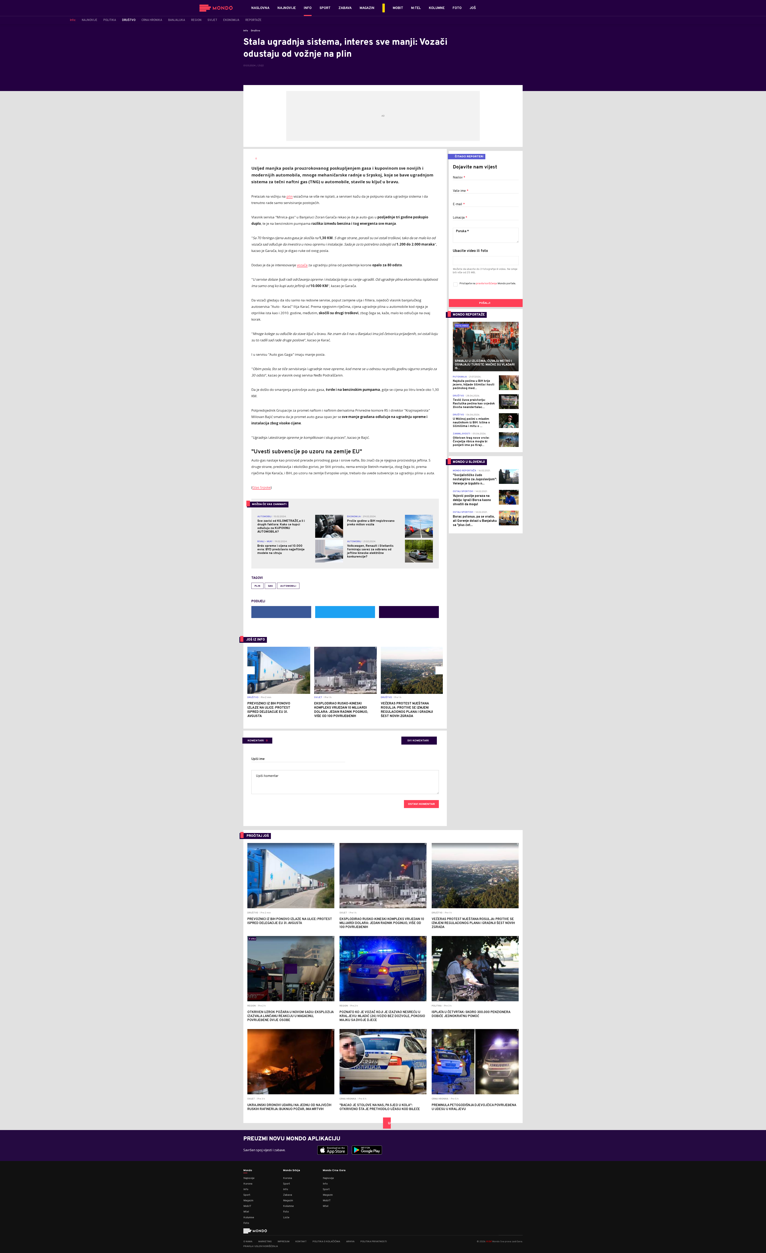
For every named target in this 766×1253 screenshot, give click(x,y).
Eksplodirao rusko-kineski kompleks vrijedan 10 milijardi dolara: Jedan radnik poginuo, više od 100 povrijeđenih (341, 710)
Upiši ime (258, 759)
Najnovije (249, 1178)
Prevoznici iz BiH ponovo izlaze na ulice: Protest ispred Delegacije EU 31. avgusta (268, 710)
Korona (247, 1184)
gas (270, 586)
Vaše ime (460, 191)
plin (289, 196)
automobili (288, 586)
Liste (286, 1217)
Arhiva (350, 1241)
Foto (246, 1223)
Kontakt (301, 1241)
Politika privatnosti (373, 1241)
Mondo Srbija (291, 1170)
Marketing (265, 1241)
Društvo (255, 30)
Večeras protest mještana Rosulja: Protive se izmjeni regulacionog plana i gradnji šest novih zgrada (407, 710)
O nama (247, 1241)
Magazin (248, 1200)
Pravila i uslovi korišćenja (260, 1246)
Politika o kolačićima (326, 1241)
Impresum (283, 1241)
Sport (246, 1195)
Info (245, 30)
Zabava (287, 1195)
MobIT (247, 1206)
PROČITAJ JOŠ (258, 836)
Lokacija (460, 217)
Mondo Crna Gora (334, 1170)
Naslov (459, 177)
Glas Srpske (261, 487)
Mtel (246, 1211)
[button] (251, 670)
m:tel (489, 1241)
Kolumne (248, 1217)
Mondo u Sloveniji (469, 462)
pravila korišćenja (487, 283)
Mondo (247, 1170)
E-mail (459, 204)
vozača (302, 265)
